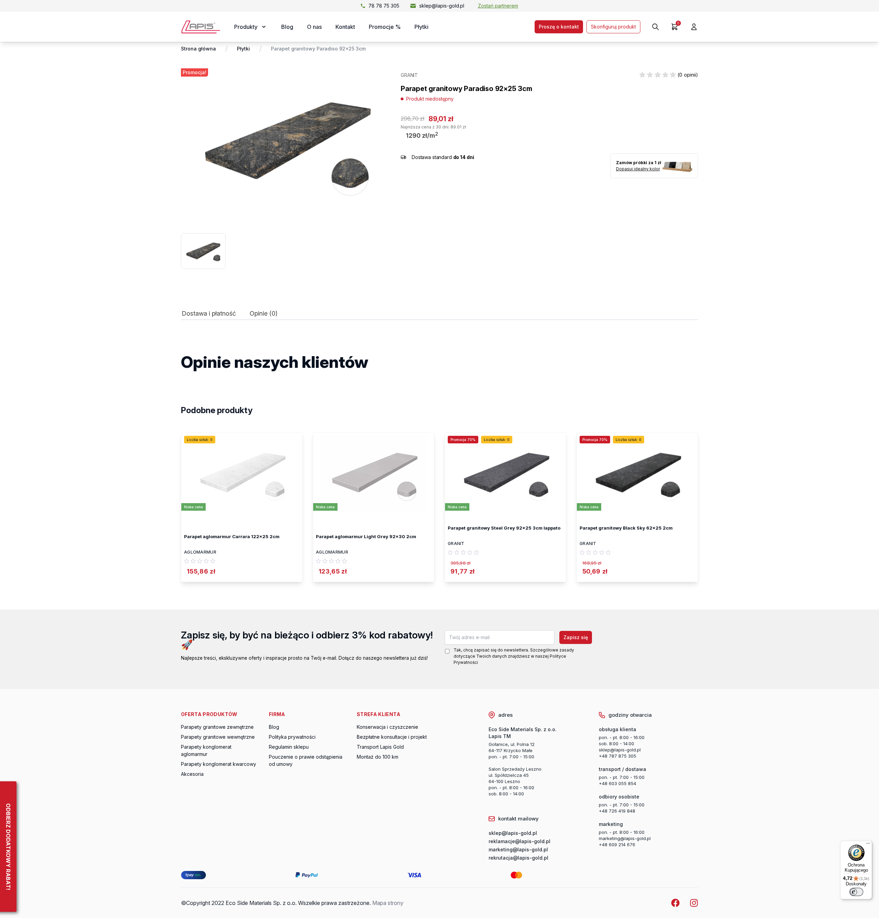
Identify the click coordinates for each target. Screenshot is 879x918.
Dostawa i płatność (209, 313)
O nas (314, 26)
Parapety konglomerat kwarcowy (218, 764)
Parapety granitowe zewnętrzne (217, 727)
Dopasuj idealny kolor (638, 168)
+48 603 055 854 (617, 783)
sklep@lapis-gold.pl (441, 6)
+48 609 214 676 (617, 844)
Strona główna (198, 49)
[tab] (209, 315)
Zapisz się (575, 637)
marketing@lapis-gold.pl (625, 838)
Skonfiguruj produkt (613, 27)
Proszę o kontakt (559, 27)
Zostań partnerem (498, 6)
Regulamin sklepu (289, 747)
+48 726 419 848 (617, 811)
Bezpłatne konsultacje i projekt (392, 737)
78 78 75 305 (383, 6)
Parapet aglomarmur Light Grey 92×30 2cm (366, 536)
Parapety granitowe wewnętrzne (218, 737)
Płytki (421, 26)
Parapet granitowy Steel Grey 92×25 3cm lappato (504, 528)
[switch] (856, 892)
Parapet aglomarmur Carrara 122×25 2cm (231, 536)
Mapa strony (387, 902)
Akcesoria (192, 774)
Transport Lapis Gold (380, 747)
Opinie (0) (263, 313)
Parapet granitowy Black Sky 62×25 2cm (626, 528)
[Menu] (868, 845)
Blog (287, 26)
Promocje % (385, 26)
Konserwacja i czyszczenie (387, 727)
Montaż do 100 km (377, 757)
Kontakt (345, 26)
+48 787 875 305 (617, 756)
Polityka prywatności (292, 737)
